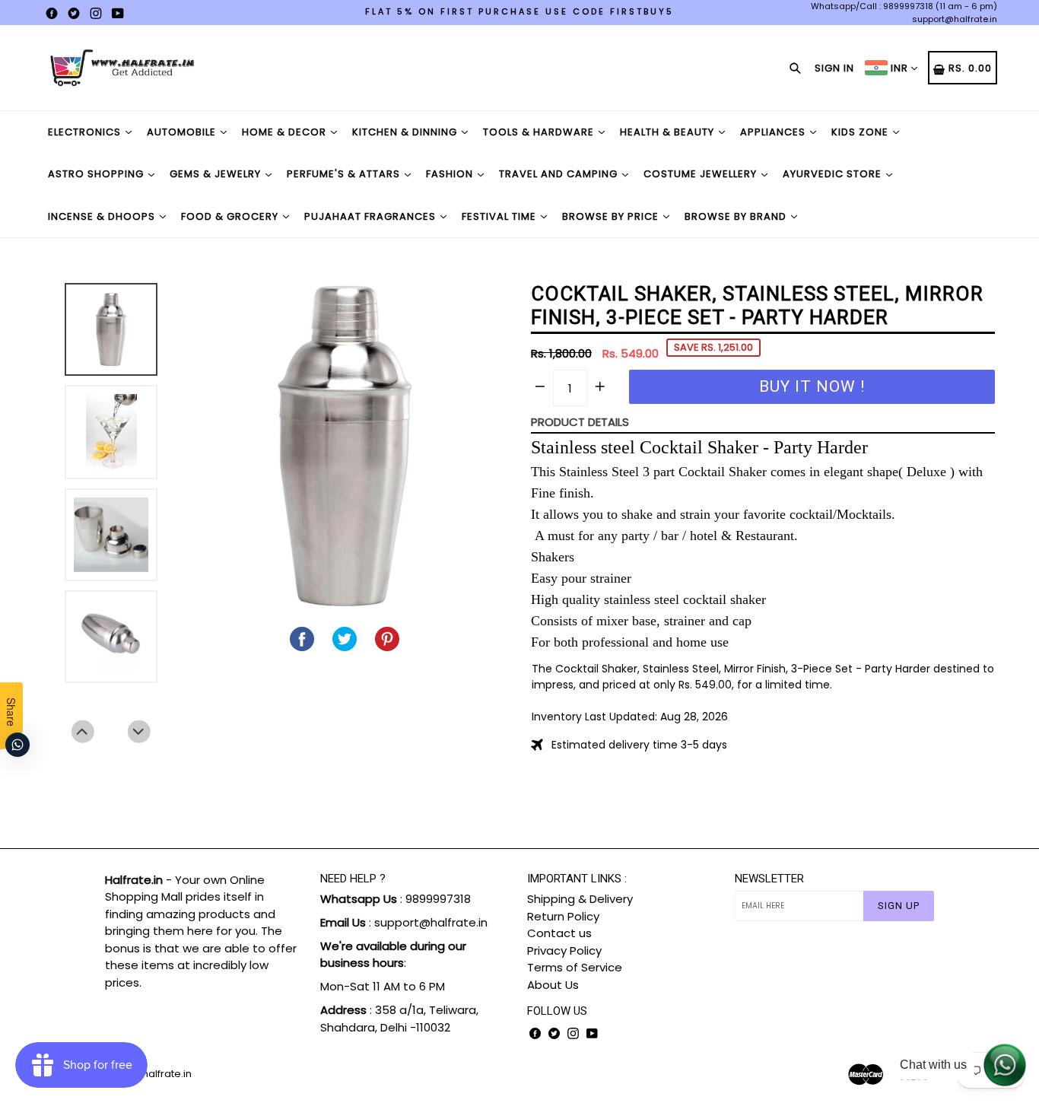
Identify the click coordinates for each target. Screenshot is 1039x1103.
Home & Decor (285, 132)
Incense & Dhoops (103, 216)
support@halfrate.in (954, 19)
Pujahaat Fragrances (371, 216)
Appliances (774, 132)
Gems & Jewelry (217, 174)
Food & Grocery (231, 216)
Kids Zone (861, 132)
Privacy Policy (564, 950)
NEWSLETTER (769, 878)
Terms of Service (574, 967)
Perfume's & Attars (345, 174)
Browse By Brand (737, 216)
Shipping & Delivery (580, 899)
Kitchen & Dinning (406, 132)
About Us (553, 985)
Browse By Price (612, 216)
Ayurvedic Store (834, 174)
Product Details (580, 422)
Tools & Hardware (540, 132)
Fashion (451, 174)
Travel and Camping (560, 174)
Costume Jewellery (701, 174)
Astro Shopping (97, 174)
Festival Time (500, 216)
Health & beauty (668, 132)
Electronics (86, 132)
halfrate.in (167, 1073)
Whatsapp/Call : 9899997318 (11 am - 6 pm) (904, 6)
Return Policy (563, 916)
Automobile (183, 132)
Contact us (559, 933)
